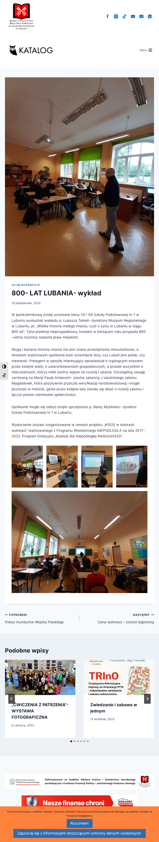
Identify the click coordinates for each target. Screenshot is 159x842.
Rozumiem (79, 823)
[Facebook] (107, 16)
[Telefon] (150, 16)
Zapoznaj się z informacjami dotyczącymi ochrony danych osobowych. (79, 833)
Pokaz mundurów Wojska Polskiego (34, 618)
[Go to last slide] (11, 699)
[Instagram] (116, 16)
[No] (154, 824)
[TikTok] (124, 16)
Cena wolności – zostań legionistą (126, 618)
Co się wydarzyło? (26, 284)
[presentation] (40, 677)
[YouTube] (133, 16)
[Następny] (147, 699)
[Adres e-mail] (141, 16)
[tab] (71, 741)
